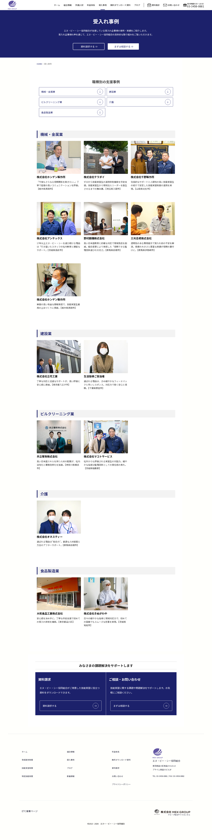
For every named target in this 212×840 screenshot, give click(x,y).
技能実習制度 (27, 768)
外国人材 (79, 5)
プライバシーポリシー (121, 784)
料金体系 (91, 5)
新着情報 (70, 776)
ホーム (57, 5)
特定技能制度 (27, 776)
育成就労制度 (27, 759)
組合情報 (68, 5)
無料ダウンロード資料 (120, 5)
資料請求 (115, 768)
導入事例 (103, 5)
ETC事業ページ (30, 811)
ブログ (137, 5)
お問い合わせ (117, 776)
